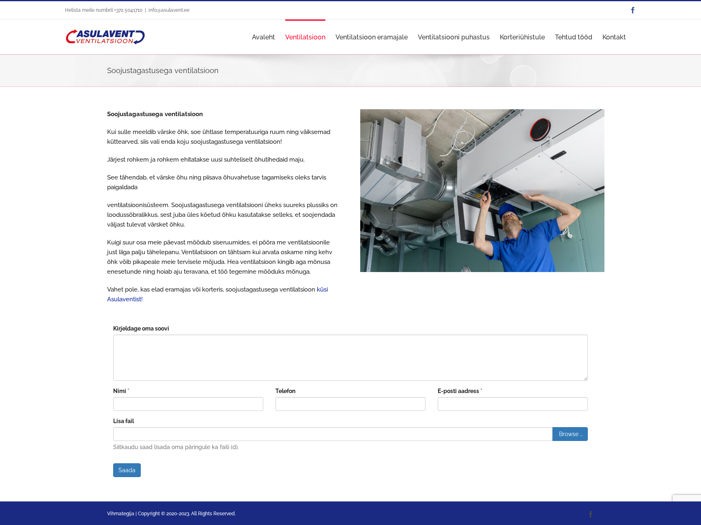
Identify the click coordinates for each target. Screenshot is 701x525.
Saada (126, 470)
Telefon (285, 391)
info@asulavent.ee (168, 10)
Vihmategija (120, 513)
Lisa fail (123, 421)
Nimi (121, 391)
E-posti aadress (460, 391)
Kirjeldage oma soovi (141, 328)
